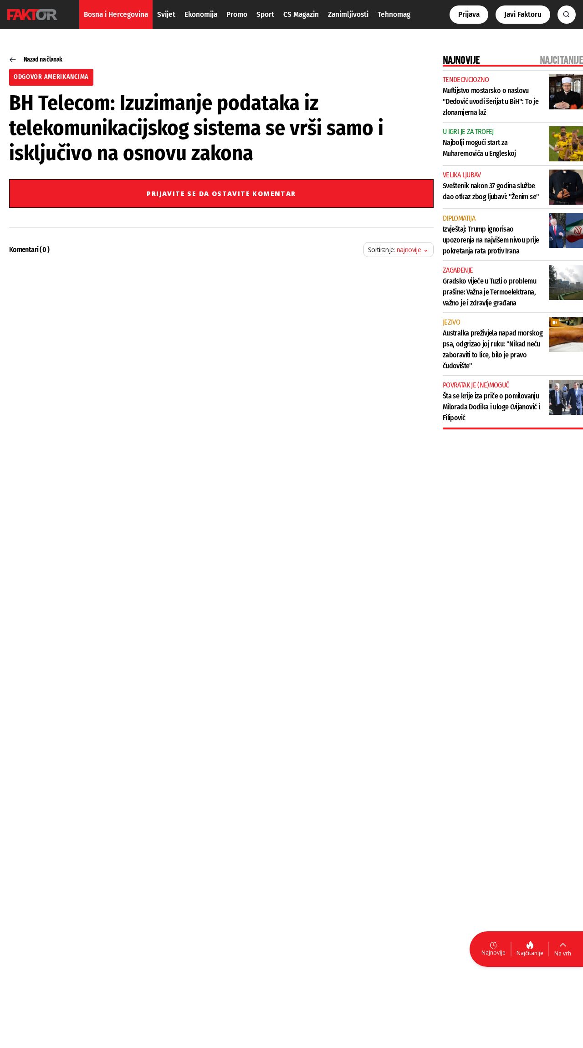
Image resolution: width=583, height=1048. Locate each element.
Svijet (166, 14)
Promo (236, 14)
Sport (265, 14)
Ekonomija (200, 14)
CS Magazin (301, 14)
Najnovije (493, 952)
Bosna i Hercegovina (116, 14)
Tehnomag (394, 14)
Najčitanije (530, 953)
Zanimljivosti (348, 14)
